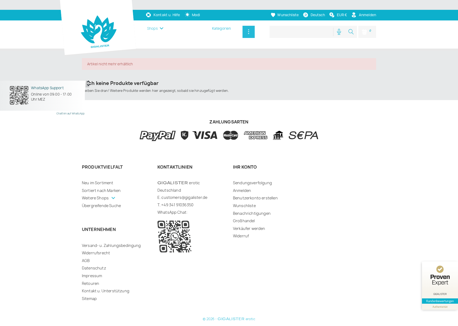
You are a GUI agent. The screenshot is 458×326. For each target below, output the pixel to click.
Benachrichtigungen (252, 213)
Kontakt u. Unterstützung (105, 290)
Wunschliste (244, 205)
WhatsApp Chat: (172, 212)
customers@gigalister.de (184, 197)
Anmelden (242, 190)
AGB (86, 260)
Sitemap (89, 298)
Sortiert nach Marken (101, 190)
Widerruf (241, 235)
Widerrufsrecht (96, 252)
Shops (152, 28)
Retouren (90, 283)
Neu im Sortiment (97, 182)
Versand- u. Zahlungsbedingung (111, 245)
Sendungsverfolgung (252, 182)
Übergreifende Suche (101, 205)
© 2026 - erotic (229, 319)
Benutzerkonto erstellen (255, 197)
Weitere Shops (95, 197)
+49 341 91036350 (177, 204)
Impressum (92, 275)
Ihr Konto (245, 167)
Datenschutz (94, 268)
